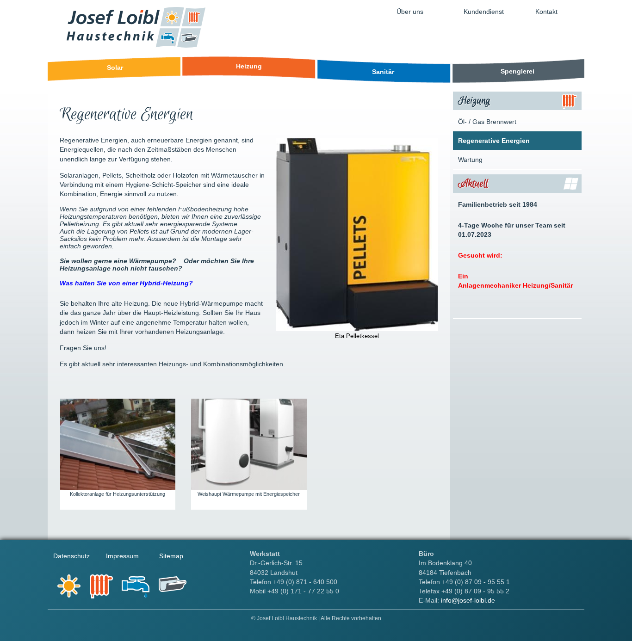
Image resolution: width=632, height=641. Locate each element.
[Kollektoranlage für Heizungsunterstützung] (117, 488)
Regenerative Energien (494, 140)
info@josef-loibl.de (468, 600)
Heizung (249, 66)
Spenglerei (517, 71)
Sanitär (383, 71)
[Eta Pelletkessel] (357, 329)
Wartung (470, 159)
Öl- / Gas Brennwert (487, 121)
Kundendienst (484, 11)
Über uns (410, 11)
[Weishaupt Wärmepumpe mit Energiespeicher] (248, 488)
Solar (115, 67)
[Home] (136, 45)
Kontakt (546, 11)
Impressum (122, 556)
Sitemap (171, 556)
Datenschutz (71, 556)
